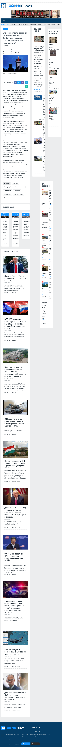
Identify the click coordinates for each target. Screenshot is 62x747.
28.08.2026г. (38, 91)
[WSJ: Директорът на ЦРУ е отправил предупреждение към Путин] (15, 542)
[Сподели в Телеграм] (26, 82)
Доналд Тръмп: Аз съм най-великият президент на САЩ (15, 278)
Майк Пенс (16, 183)
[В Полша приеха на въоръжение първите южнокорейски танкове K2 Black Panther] (15, 407)
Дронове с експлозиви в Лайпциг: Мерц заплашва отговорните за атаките (15, 696)
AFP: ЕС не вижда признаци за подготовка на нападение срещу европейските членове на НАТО (15, 324)
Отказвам (35, 744)
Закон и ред (25, 214)
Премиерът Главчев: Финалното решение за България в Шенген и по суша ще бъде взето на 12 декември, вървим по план (16, 231)
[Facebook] (54, 1)
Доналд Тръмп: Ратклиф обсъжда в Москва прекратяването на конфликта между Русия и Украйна (15, 512)
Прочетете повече (10, 292)
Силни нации (7, 190)
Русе (50, 241)
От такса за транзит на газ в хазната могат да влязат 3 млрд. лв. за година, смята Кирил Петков (5, 231)
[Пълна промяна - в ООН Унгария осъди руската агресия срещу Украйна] (15, 449)
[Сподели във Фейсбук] (15, 82)
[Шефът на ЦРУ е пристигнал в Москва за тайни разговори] (15, 638)
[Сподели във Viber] (22, 82)
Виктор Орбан (8, 187)
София (50, 276)
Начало (3, 24)
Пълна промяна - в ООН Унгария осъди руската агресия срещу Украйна (15, 463)
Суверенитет (7, 194)
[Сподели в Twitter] (19, 82)
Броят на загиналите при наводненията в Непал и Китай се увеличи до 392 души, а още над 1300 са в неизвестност (15, 373)
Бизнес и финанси (4, 214)
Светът (7, 24)
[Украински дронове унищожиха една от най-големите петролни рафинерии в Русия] (38, 158)
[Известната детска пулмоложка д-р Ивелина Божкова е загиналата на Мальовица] (45, 193)
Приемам (26, 744)
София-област (50, 205)
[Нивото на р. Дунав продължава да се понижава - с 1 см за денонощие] (45, 250)
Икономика (37, 89)
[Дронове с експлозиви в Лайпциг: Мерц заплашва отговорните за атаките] (15, 681)
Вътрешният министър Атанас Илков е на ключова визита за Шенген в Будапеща (26, 227)
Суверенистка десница (10, 198)
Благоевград (15, 214)
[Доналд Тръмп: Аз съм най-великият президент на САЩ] (15, 264)
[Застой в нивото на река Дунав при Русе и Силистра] (45, 285)
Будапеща (17, 190)
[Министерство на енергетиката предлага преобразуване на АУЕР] (53, 40)
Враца (50, 228)
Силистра (51, 294)
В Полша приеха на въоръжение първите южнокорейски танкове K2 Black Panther (14, 422)
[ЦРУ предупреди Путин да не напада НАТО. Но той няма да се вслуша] (38, 141)
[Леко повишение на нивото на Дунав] (45, 237)
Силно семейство (20, 187)
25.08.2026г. (43, 323)
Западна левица (18, 194)
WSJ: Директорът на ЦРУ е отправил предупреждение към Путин (13, 557)
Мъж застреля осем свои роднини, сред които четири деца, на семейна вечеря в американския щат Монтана (14, 607)
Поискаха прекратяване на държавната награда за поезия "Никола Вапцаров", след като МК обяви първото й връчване (43, 309)
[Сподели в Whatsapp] (26, 86)
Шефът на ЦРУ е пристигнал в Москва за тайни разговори (15, 651)
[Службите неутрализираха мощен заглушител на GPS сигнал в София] (45, 268)
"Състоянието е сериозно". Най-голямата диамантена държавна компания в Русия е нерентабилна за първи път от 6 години (39, 54)
